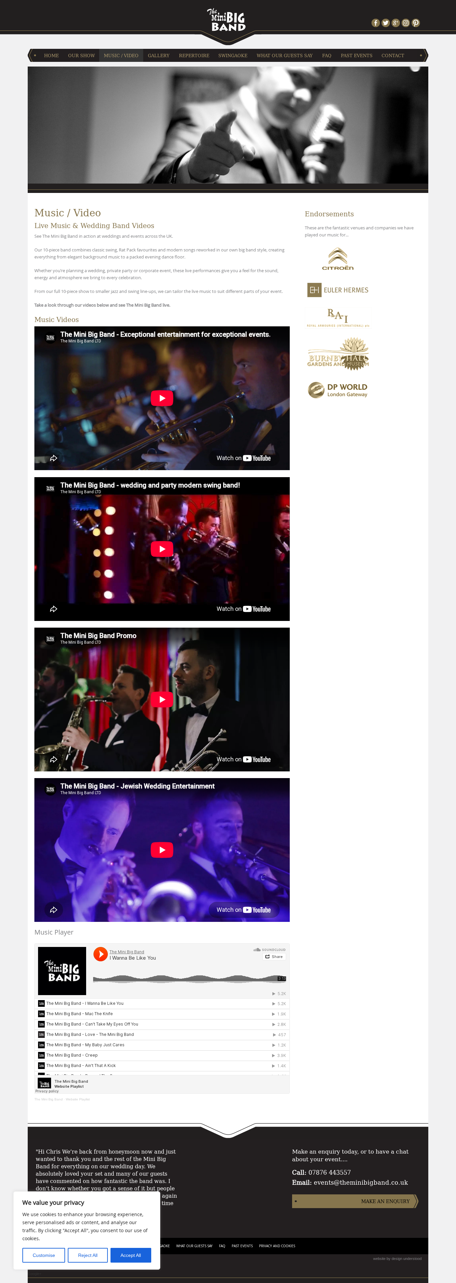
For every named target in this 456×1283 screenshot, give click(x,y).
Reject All (87, 1255)
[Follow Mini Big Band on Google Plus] (397, 23)
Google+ (34, 1274)
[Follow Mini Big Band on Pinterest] (417, 23)
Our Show (81, 55)
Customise (44, 1255)
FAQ (326, 55)
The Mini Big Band (48, 1099)
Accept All (131, 1255)
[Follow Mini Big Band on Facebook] (377, 23)
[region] (86, 1230)
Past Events (357, 55)
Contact (393, 55)
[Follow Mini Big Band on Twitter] (387, 23)
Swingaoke (232, 55)
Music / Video (121, 55)
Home (51, 55)
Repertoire (194, 55)
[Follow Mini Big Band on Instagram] (407, 23)
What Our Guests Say (285, 55)
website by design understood (397, 1259)
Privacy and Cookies (277, 1246)
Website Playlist (78, 1099)
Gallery (159, 55)
